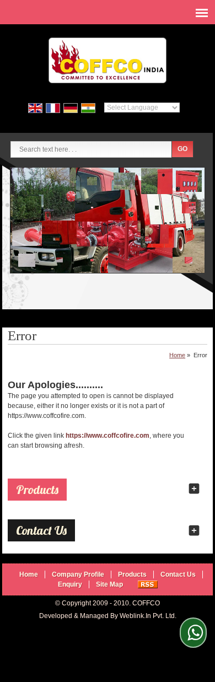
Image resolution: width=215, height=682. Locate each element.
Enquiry (70, 584)
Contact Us (178, 574)
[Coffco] (107, 61)
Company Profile (78, 574)
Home (177, 355)
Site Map (109, 584)
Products (37, 489)
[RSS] (147, 584)
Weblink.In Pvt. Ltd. (148, 616)
